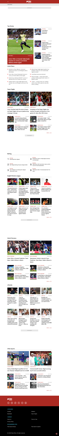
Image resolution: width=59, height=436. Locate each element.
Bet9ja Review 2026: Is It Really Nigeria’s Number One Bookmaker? (41, 159)
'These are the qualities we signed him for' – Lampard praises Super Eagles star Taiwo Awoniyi (35, 191)
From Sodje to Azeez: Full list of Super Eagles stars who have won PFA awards (43, 128)
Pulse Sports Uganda (35, 426)
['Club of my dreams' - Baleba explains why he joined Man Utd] (46, 181)
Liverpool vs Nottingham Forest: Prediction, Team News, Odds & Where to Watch (22, 277)
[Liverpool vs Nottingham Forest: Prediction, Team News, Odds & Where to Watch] (10, 276)
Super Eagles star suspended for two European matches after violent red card (21, 128)
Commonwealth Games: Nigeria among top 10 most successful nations (40, 369)
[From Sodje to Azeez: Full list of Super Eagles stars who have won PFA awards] (33, 128)
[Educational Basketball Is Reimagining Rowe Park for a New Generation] (33, 385)
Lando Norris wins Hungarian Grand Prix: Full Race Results (44, 376)
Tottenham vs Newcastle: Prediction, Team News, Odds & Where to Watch (44, 268)
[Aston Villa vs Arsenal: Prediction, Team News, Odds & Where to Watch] (18, 248)
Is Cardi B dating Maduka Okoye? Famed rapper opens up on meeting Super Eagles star (21, 120)
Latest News (9, 4)
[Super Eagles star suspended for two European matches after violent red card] (10, 128)
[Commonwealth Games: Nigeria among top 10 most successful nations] (41, 358)
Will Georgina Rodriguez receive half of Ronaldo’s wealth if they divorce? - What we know (23, 322)
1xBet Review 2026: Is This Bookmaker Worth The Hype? (41, 170)
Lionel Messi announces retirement (45, 32)
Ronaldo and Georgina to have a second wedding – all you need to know (46, 299)
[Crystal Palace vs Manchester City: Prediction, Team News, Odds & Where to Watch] (33, 276)
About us (9, 419)
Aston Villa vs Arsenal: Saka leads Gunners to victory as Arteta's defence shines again (19, 60)
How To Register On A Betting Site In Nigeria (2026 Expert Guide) (18, 170)
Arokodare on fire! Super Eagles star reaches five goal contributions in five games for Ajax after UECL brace (40, 111)
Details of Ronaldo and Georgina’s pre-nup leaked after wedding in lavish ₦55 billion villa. (46, 321)
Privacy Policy (10, 421)
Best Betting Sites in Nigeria (15, 159)
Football (11, 55)
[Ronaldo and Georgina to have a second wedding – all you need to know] (46, 290)
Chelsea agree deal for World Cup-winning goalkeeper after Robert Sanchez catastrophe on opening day (24, 192)
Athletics (33, 411)
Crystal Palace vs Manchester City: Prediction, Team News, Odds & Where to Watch (44, 277)
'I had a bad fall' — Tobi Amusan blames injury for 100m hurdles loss (21, 377)
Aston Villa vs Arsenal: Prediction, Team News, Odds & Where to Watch (17, 259)
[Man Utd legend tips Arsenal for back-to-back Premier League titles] (35, 201)
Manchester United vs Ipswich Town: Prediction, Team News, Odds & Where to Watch (40, 260)
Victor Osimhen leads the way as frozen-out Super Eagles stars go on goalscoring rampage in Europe (18, 111)
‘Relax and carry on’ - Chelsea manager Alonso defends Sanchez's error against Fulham (24, 210)
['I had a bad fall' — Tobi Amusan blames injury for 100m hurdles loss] (10, 377)
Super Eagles (10, 107)
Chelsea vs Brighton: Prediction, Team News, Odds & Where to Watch (21, 268)
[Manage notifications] (57, 434)
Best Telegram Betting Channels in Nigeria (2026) (18, 164)
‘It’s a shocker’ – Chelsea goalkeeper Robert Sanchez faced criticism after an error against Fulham (46, 211)
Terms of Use (34, 419)
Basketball (9, 413)
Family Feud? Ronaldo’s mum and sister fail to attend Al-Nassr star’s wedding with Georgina (34, 322)
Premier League (10, 186)
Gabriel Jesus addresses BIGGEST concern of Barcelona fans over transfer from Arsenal (46, 46)
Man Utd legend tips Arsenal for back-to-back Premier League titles (35, 210)
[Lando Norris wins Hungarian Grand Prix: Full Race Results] (33, 377)
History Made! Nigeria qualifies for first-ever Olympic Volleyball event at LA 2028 (18, 369)
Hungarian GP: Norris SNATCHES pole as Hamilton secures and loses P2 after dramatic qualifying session (21, 386)
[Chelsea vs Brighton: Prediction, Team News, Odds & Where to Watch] (10, 268)
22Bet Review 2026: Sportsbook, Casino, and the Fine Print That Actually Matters (41, 165)
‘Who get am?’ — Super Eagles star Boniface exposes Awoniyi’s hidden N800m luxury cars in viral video (35, 301)
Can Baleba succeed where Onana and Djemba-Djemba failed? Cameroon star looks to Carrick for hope (12, 211)
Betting (11, 158)
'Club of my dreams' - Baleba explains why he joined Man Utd (46, 190)
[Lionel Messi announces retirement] (38, 34)
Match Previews (10, 256)
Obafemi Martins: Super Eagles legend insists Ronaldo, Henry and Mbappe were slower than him (47, 58)
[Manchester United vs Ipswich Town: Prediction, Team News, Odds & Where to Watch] (41, 248)
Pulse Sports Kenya (11, 426)
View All (48, 132)
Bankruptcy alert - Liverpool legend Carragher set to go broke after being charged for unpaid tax (11, 301)
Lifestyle (9, 295)
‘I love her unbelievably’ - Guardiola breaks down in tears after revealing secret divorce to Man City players (23, 301)
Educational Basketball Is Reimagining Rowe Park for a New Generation (44, 385)
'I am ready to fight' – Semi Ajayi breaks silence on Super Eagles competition (44, 119)
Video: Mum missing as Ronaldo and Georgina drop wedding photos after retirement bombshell (12, 321)
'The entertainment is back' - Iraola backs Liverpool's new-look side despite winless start (12, 191)
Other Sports (10, 366)
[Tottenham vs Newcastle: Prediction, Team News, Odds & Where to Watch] (33, 268)
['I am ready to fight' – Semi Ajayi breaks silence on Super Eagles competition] (33, 119)
